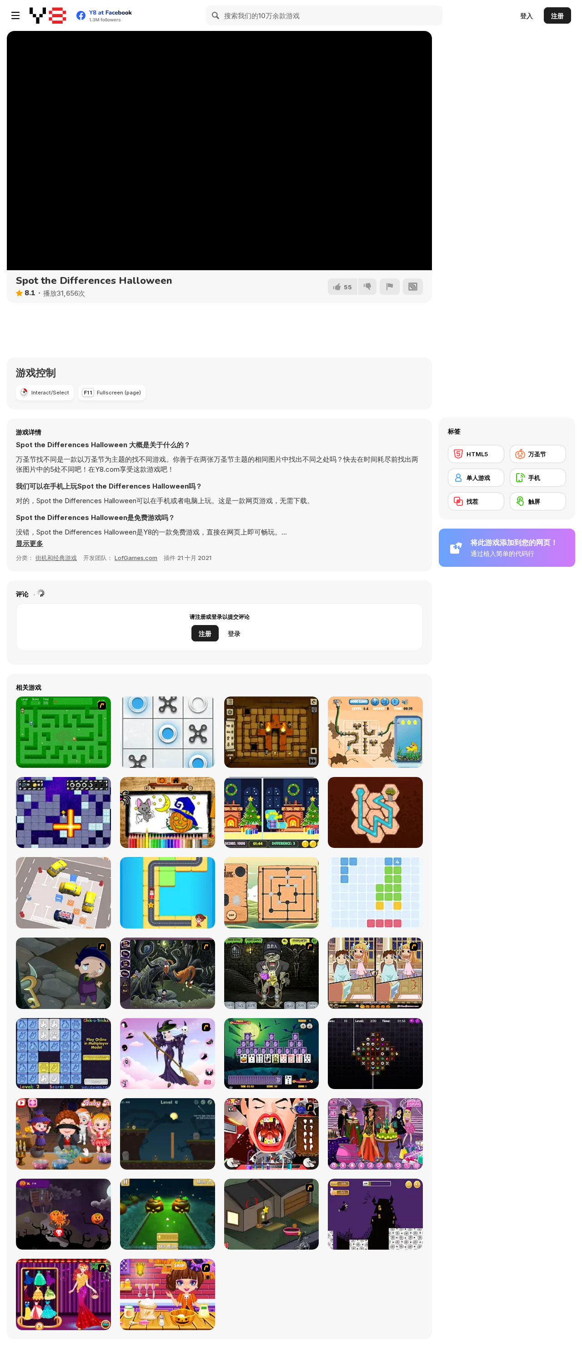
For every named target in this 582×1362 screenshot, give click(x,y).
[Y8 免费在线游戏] (47, 15)
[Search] (216, 15)
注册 (557, 16)
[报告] (390, 286)
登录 (234, 633)
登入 (526, 16)
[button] (29, 544)
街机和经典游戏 (56, 557)
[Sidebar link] (15, 15)
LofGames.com (136, 557)
